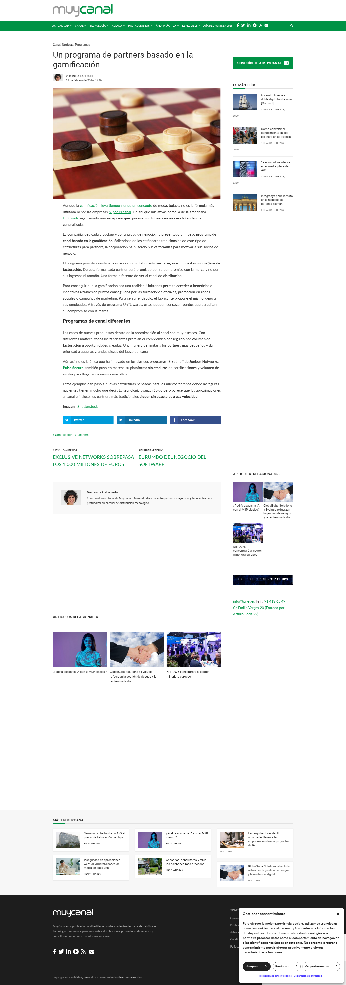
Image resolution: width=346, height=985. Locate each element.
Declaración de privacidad (308, 976)
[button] (338, 914)
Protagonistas (139, 25)
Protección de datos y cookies (275, 976)
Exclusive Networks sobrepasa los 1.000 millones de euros (93, 461)
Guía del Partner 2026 (217, 25)
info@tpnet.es (244, 601)
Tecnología (98, 25)
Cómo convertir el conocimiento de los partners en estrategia (276, 133)
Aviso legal (236, 932)
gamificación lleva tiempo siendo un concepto (116, 206)
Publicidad (236, 925)
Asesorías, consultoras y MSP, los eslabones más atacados (186, 862)
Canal (79, 25)
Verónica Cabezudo (102, 492)
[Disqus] (137, 749)
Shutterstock (87, 407)
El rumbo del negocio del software (172, 461)
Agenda (117, 25)
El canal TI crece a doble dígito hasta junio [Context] (276, 99)
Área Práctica (166, 25)
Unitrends (70, 218)
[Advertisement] (137, 566)
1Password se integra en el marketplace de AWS (275, 166)
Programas (82, 45)
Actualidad (60, 25)
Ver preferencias (317, 966)
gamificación (63, 434)
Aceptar (252, 966)
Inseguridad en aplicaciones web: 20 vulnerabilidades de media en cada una (102, 864)
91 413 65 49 (274, 601)
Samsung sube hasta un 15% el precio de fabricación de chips (104, 835)
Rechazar (282, 966)
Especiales (190, 25)
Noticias (67, 45)
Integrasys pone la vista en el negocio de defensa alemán (277, 200)
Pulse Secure (73, 368)
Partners (82, 434)
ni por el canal (120, 212)
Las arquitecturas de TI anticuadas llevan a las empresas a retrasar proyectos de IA (269, 839)
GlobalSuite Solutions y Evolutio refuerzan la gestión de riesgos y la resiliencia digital (269, 870)
